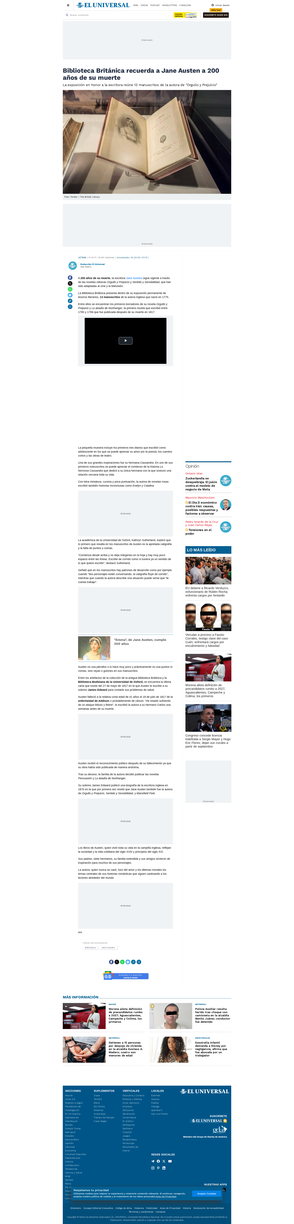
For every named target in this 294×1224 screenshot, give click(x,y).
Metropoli (70, 1132)
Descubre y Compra (133, 1095)
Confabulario (72, 1165)
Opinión (192, 466)
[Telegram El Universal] (152, 1162)
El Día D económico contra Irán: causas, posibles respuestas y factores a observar (201, 508)
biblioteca (90, 947)
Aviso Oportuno (131, 1103)
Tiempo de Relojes (104, 1117)
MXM (135, 5)
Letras (82, 257)
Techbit (69, 1180)
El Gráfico (128, 1121)
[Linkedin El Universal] (163, 1168)
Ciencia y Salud (73, 1172)
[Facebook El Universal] (158, 1162)
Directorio (75, 1208)
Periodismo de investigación (73, 1108)
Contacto (160, 1212)
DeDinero (128, 1128)
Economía (70, 1150)
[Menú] (68, 5)
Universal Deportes (75, 1154)
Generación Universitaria (129, 1116)
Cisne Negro (100, 1121)
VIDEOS (144, 5)
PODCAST (155, 5)
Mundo (69, 1125)
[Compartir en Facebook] (70, 277)
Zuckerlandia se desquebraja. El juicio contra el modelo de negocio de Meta (201, 483)
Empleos (127, 1106)
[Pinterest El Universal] (158, 1168)
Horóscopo (128, 1143)
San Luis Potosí (159, 1114)
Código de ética (123, 1208)
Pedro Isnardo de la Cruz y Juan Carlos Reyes (201, 523)
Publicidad (151, 1208)
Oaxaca (155, 1099)
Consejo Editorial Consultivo (98, 1208)
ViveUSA (127, 1132)
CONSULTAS (185, 5)
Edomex (155, 1095)
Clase (97, 1095)
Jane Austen (108, 947)
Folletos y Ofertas (132, 1099)
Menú (68, 1183)
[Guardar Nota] (70, 306)
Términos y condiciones (141, 1212)
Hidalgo (155, 1106)
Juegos (126, 1136)
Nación (69, 1095)
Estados (69, 1136)
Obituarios (128, 1110)
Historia (187, 1208)
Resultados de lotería (130, 1149)
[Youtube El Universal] (170, 1162)
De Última (99, 1106)
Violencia (139, 1208)
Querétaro (156, 1110)
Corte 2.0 (70, 1099)
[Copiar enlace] (70, 301)
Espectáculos (72, 1158)
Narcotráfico (72, 1139)
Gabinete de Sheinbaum (72, 1119)
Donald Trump (73, 1128)
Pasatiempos (130, 1139)
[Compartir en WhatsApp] (70, 289)
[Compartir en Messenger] (70, 295)
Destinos (98, 1110)
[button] (216, 15)
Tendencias (71, 1169)
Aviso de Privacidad (170, 1208)
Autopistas (100, 1114)
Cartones (70, 1147)
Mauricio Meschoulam (200, 497)
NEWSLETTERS (169, 5)
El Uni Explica (73, 1114)
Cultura (69, 1161)
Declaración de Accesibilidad (208, 1208)
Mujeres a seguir (74, 1103)
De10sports (129, 1125)
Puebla (155, 1103)
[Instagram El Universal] (152, 1168)
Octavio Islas (193, 473)
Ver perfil (86, 267)
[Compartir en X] (70, 283)
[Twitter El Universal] (163, 1162)
